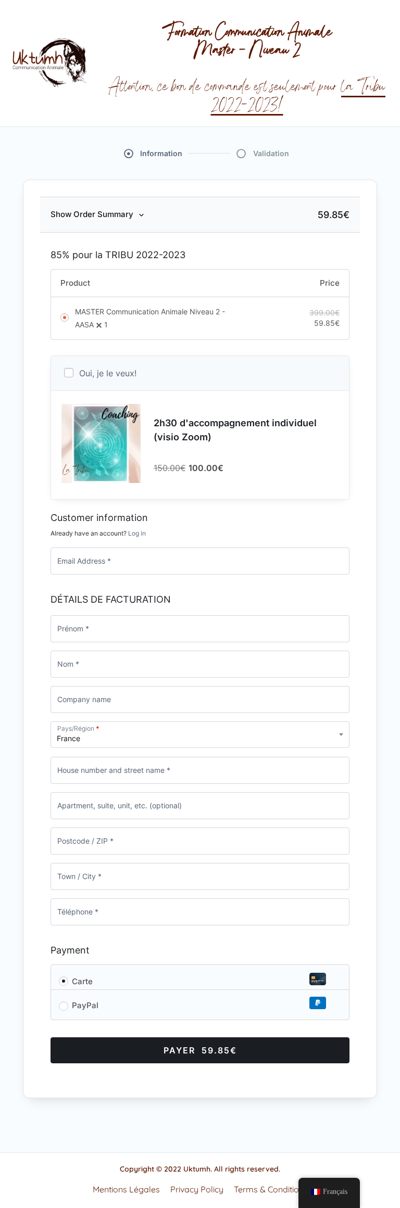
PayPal (85, 1005)
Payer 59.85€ (200, 1050)
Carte (82, 981)
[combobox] (200, 734)
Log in (137, 533)
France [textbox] (68, 738)
